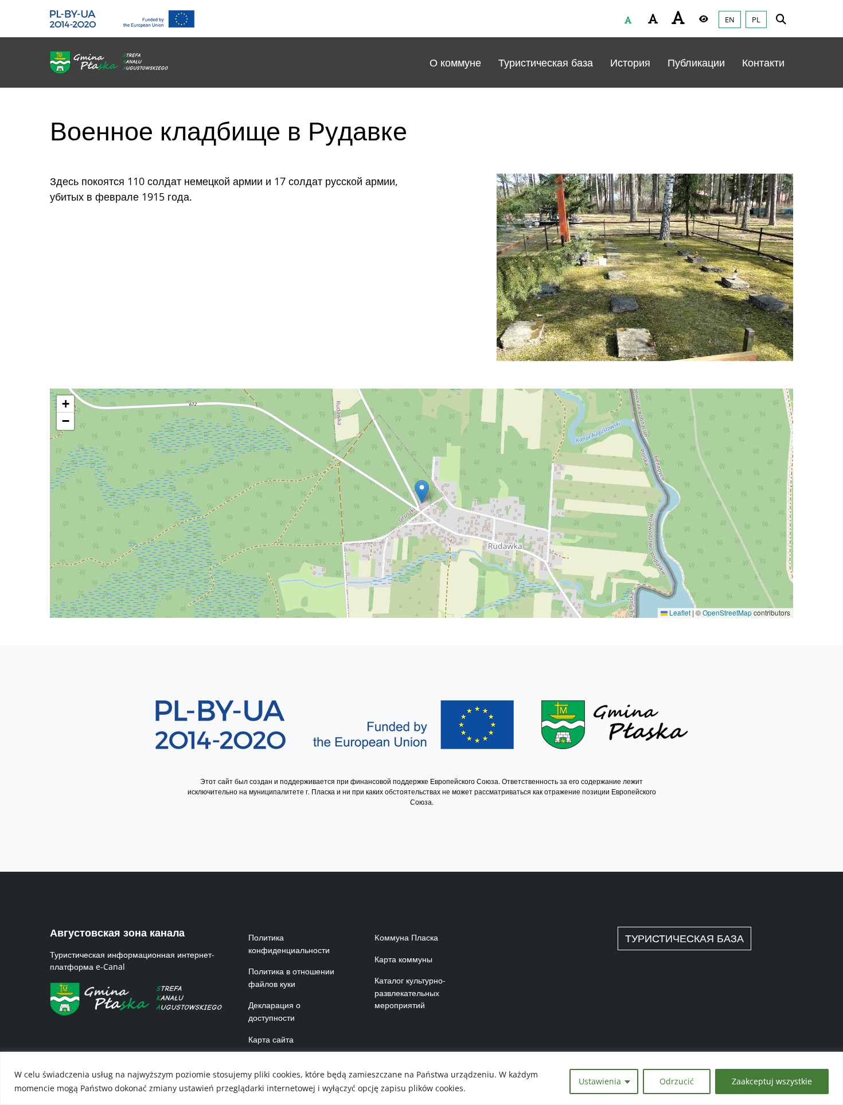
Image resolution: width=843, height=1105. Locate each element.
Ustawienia (600, 1081)
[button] (422, 491)
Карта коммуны (403, 959)
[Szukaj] (781, 19)
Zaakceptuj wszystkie (772, 1081)
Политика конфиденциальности (289, 943)
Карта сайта (271, 1039)
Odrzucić (676, 1081)
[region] (421, 1078)
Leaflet (679, 612)
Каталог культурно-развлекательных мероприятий (410, 992)
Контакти (763, 62)
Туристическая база (545, 62)
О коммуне (455, 62)
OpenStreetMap (727, 612)
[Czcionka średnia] (653, 19)
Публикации (696, 62)
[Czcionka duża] (678, 17)
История (630, 62)
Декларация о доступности (274, 1011)
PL (756, 19)
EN (730, 19)
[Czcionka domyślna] (628, 20)
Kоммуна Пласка (406, 937)
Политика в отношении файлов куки (291, 977)
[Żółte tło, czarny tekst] (703, 19)
